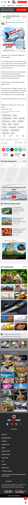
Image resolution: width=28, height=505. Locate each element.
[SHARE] (17, 135)
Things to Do (10, 5)
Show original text (5, 112)
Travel (3, 5)
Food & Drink (19, 5)
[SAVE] (23, 135)
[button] (24, 5)
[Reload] (25, 143)
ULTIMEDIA (16, 495)
